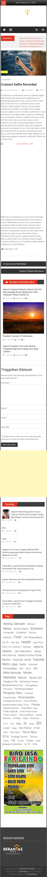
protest (17, 718)
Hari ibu (15, 642)
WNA (35, 744)
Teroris (33, 736)
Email (4, 418)
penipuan (29, 693)
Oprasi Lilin (35, 677)
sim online (25, 728)
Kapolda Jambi (22, 659)
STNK (37, 728)
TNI (13, 740)
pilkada (35, 704)
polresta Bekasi (26, 715)
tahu (5, 732)
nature (22, 677)
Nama (4, 408)
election (32, 632)
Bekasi (7, 628)
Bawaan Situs (20, 298)
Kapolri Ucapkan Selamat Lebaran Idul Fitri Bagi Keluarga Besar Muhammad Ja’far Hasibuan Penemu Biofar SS (22, 292)
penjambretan (9, 697)
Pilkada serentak (11, 708)
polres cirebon (10, 715)
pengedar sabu (12, 693)
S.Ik (12, 724)
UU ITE (27, 744)
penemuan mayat (23, 688)
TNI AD (20, 741)
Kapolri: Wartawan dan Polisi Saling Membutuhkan (22, 579)
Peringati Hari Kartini (12, 701)
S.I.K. (5, 724)
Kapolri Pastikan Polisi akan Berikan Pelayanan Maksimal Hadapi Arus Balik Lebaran (20, 349)
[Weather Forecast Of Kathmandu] (23, 318)
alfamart (31, 624)
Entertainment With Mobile (15, 264)
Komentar (5, 383)
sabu (18, 723)
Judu (4, 539)
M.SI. (28, 668)
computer (8, 632)
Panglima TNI (10, 681)
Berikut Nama (21, 628)
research (34, 718)
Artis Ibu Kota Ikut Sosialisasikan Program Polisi (21, 590)
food (17, 637)
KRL (21, 668)
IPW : (4, 528)
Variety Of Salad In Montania (31, 271)
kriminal (32, 664)
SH (38, 723)
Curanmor (21, 632)
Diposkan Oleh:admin (10, 90)
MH (35, 668)
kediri (23, 664)
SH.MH (6, 728)
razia (25, 718)
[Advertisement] (23, 473)
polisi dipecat (10, 711)
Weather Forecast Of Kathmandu (18, 336)
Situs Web (5, 427)
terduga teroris (19, 736)
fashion (7, 637)
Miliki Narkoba (12, 672)
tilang (6, 741)
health (26, 642)
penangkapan (31, 685)
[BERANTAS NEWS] (4, 30)
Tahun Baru (15, 732)
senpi (31, 724)
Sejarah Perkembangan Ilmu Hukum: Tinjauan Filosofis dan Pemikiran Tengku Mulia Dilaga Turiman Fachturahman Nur (27, 514)
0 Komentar (28, 90)
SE (25, 723)
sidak (14, 728)
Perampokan (26, 697)
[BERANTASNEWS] (13, 849)
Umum (4, 72)
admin (19, 340)
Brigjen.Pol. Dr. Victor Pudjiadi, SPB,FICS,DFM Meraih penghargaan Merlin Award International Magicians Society (22, 552)
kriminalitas (10, 668)
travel (29, 740)
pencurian (7, 689)
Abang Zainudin (14, 624)
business (36, 628)
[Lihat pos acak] (43, 29)
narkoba (9, 677)
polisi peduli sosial (28, 711)
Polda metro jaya (29, 708)
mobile (41, 90)
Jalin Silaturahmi (22, 651)
